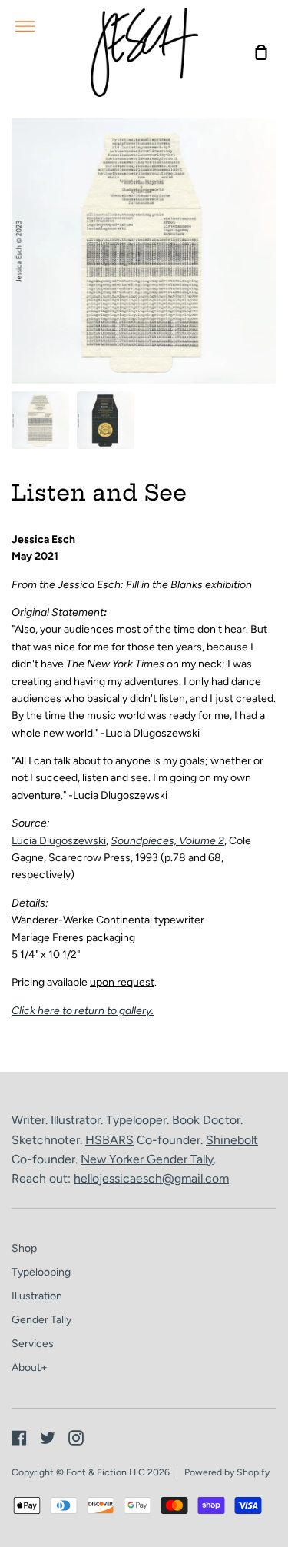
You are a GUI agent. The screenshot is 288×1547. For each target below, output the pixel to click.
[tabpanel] (144, 251)
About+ (30, 1367)
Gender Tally (180, 1159)
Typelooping (41, 1272)
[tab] (40, 420)
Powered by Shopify (227, 1472)
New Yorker (114, 1159)
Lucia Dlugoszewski (59, 840)
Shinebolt (232, 1140)
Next (271, 288)
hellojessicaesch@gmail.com (151, 1178)
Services (33, 1343)
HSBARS (109, 1140)
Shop (24, 1248)
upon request (122, 982)
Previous (16, 288)
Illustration (37, 1295)
